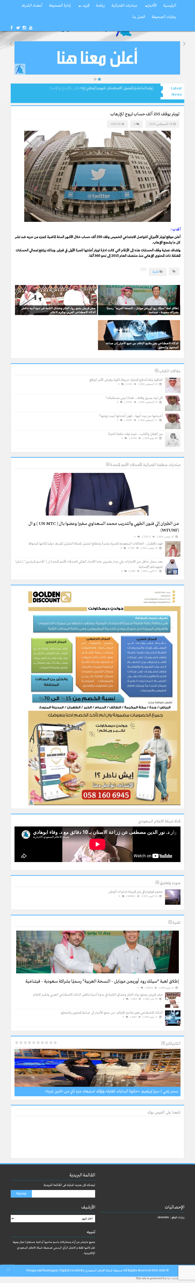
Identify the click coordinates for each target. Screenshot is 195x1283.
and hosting (45, 1271)
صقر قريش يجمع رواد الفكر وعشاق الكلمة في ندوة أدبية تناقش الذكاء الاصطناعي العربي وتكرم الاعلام (58, 310)
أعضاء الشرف (31, 5)
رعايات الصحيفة (164, 16)
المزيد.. (85, 5)
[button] (95, 79)
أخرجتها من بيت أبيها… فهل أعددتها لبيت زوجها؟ (131, 416)
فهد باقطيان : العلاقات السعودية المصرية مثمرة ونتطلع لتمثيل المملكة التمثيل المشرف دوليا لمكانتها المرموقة (96, 543)
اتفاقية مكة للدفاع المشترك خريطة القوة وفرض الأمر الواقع (126, 380)
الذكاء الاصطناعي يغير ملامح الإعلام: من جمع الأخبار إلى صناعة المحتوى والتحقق (142, 345)
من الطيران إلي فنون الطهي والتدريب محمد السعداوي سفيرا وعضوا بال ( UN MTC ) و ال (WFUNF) (104, 527)
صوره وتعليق (169, 883)
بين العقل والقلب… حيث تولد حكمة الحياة (135, 434)
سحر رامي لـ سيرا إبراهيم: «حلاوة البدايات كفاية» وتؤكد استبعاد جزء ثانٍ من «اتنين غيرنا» (111, 1091)
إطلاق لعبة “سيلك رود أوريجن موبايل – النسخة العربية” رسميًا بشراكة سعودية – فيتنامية (143, 310)
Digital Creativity (71, 1271)
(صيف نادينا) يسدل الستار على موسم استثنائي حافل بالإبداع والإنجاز (101, 88)
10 (16, 1042)
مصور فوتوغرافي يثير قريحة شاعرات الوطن (135, 892)
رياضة (100, 5)
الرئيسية (169, 5)
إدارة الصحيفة (60, 5)
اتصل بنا (138, 16)
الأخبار (152, 5)
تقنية (155, 272)
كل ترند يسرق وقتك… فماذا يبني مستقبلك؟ (134, 398)
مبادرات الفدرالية (124, 5)
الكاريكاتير (172, 1043)
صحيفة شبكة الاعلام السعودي (103, 1271)
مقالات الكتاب (169, 371)
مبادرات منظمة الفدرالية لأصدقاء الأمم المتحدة (144, 464)
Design (31, 1271)
